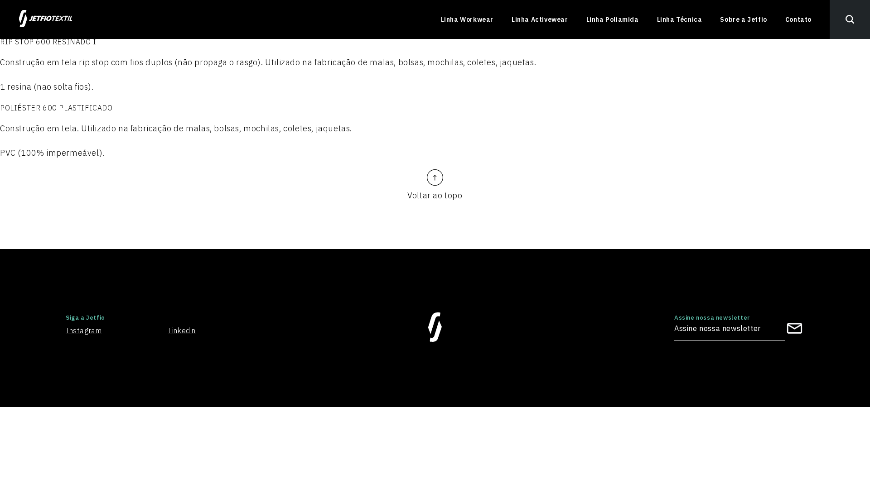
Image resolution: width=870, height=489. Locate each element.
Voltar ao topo (434, 195)
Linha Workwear (467, 19)
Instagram (84, 330)
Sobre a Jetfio (743, 19)
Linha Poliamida (612, 19)
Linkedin (182, 330)
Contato (798, 19)
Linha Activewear (540, 19)
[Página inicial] (45, 19)
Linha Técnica (679, 19)
